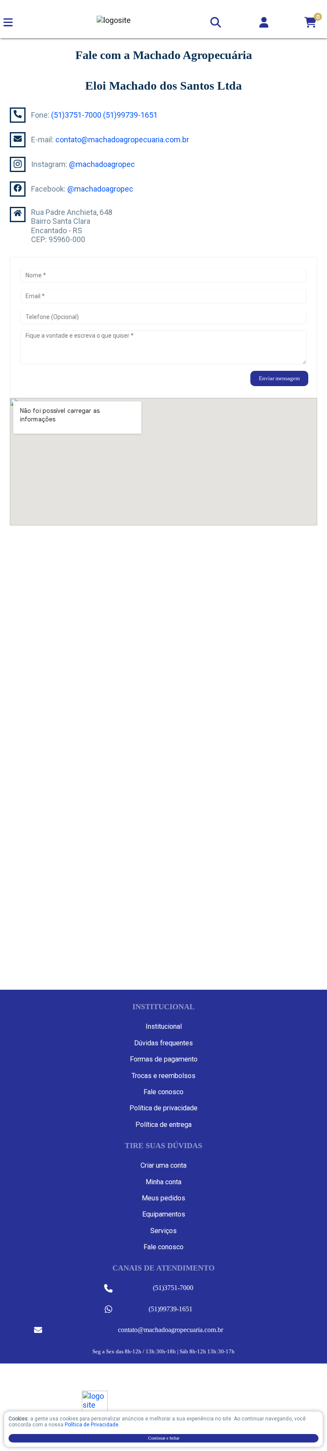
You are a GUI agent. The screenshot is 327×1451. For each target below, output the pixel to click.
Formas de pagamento (164, 1059)
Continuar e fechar (163, 1438)
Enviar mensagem (279, 378)
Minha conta (163, 1182)
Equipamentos (163, 1214)
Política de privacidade (163, 1108)
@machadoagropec (102, 164)
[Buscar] (215, 20)
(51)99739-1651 (130, 114)
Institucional (164, 1026)
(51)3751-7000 (76, 114)
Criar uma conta (163, 1165)
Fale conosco (163, 1092)
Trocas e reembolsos (163, 1076)
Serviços (163, 1231)
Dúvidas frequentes (163, 1043)
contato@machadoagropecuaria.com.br (122, 139)
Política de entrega (163, 1125)
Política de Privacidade (91, 1425)
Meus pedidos (163, 1198)
